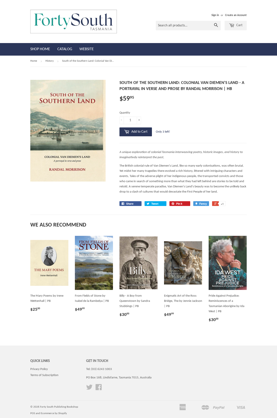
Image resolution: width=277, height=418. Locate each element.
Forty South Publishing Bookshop (59, 406)
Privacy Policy (39, 369)
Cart (238, 25)
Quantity (124, 112)
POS (32, 413)
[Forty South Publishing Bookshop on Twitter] (89, 389)
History (49, 60)
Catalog (64, 49)
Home (33, 60)
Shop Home (40, 49)
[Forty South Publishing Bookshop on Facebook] (98, 389)
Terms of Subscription (44, 375)
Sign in (215, 15)
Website (86, 49)
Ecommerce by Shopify (54, 413)
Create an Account (236, 15)
